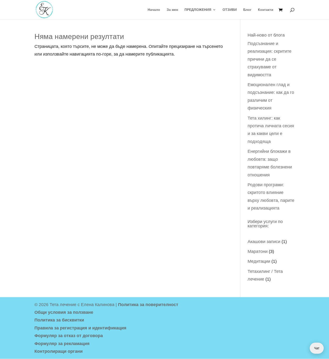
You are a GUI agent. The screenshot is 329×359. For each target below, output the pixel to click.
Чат (316, 348)
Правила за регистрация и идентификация (80, 328)
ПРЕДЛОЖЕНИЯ (197, 10)
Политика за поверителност (148, 304)
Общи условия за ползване (63, 312)
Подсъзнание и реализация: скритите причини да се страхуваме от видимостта (269, 59)
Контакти (265, 10)
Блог (247, 10)
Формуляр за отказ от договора (68, 335)
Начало (154, 10)
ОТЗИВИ (230, 10)
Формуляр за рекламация (62, 343)
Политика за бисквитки (59, 320)
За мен (172, 10)
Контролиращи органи (58, 351)
